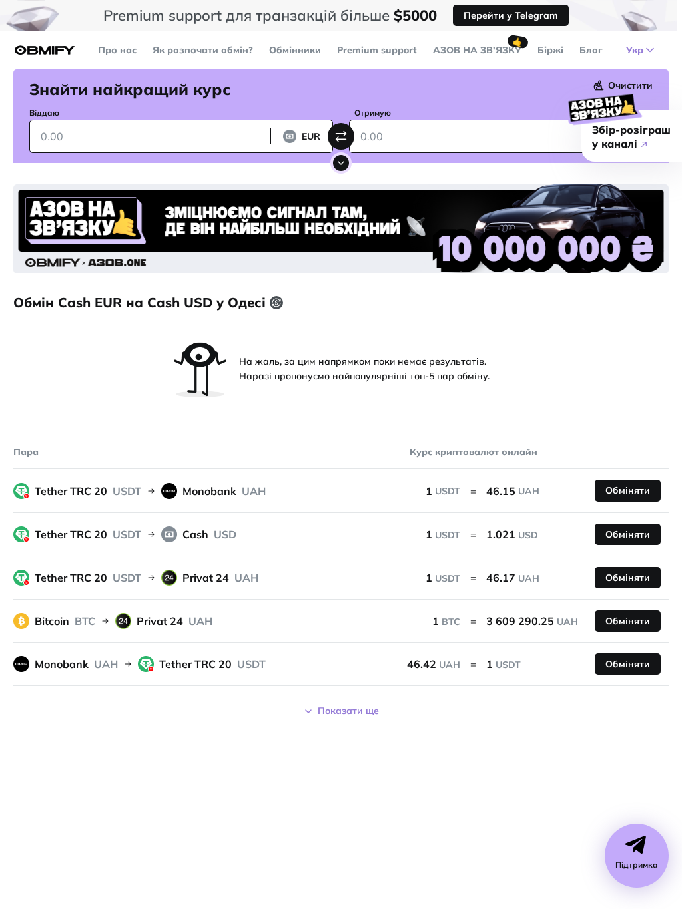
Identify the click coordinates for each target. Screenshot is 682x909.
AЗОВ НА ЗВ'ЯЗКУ (477, 50)
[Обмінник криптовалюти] (45, 50)
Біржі (550, 50)
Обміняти (627, 490)
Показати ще (348, 711)
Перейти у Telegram (511, 15)
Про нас (117, 50)
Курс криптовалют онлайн (473, 452)
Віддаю (44, 113)
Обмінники (295, 50)
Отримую (372, 113)
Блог (591, 50)
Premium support (377, 50)
